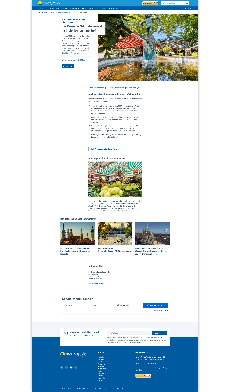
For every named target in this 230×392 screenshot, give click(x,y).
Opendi (141, 370)
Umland (100, 380)
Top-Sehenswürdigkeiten (64, 12)
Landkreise (101, 378)
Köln (136, 370)
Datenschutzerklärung (137, 342)
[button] (42, 8)
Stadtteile (101, 376)
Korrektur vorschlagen (96, 284)
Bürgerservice (102, 369)
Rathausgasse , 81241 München (76, 60)
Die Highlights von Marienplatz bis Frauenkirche (75, 252)
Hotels (100, 371)
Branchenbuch (150, 3)
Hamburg (163, 368)
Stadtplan (101, 357)
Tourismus (101, 364)
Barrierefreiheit (152, 363)
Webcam (101, 373)
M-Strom (101, 366)
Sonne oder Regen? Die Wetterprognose (115, 251)
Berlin (157, 368)
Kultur (100, 362)
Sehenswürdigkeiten (49, 12)
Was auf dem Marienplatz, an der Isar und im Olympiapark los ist (151, 252)
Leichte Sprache (140, 363)
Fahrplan (101, 359)
